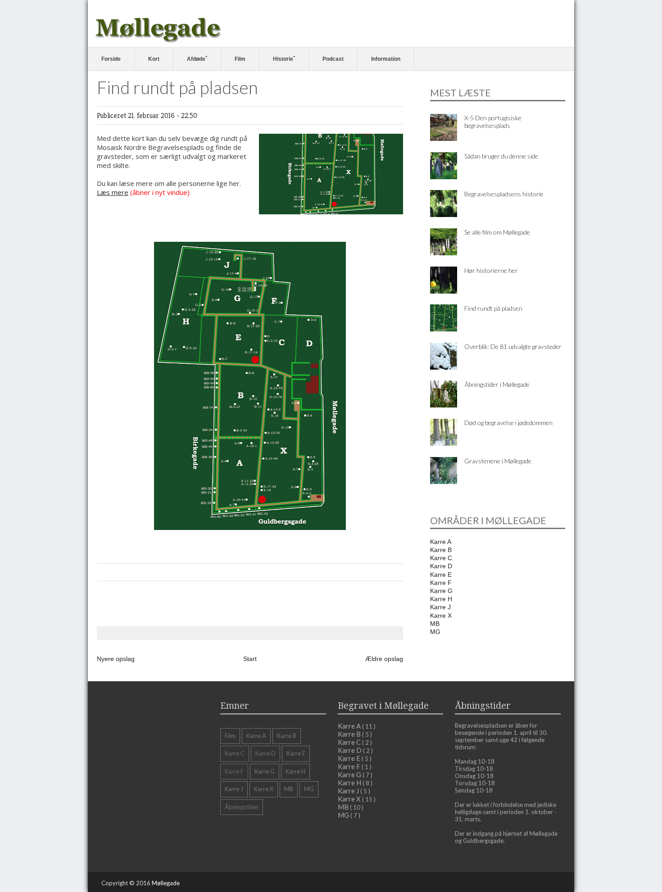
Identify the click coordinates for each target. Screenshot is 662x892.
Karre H (441, 598)
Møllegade (166, 883)
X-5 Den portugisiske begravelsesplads (492, 121)
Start (250, 658)
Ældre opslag (384, 658)
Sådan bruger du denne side (501, 156)
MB (435, 623)
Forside (111, 59)
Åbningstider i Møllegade (497, 384)
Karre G (441, 590)
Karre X (441, 615)
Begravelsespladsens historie (504, 194)
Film (240, 59)
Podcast (333, 59)
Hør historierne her (491, 270)
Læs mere (112, 192)
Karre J (440, 607)
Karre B (441, 549)
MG (435, 631)
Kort (153, 59)
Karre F (441, 582)
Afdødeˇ (197, 59)
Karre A (440, 541)
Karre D (441, 566)
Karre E (441, 574)
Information (385, 59)
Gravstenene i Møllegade (497, 461)
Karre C (441, 557)
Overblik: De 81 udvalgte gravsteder (513, 346)
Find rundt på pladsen (493, 308)
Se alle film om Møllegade (497, 232)
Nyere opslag (116, 658)
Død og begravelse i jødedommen (508, 422)
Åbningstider (241, 806)
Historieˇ (284, 59)
